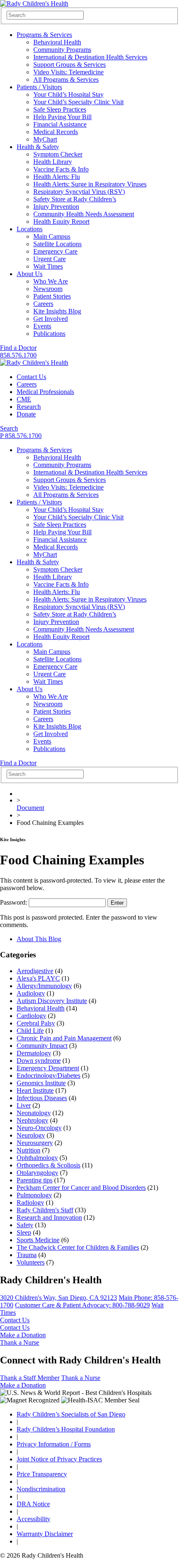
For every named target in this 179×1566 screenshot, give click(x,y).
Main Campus (51, 236)
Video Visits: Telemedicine (68, 72)
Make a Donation (23, 1334)
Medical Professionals (45, 391)
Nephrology (32, 1120)
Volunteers (31, 1262)
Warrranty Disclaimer (45, 1533)
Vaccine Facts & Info (61, 169)
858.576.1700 (18, 355)
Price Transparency (42, 1474)
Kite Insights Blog (57, 311)
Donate (26, 414)
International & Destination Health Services (90, 57)
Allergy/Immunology (44, 985)
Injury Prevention (56, 206)
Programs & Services (44, 34)
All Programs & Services (66, 79)
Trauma (27, 1254)
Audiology (31, 993)
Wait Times (48, 266)
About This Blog (39, 938)
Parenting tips (34, 1180)
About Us (29, 273)
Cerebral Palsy (36, 1023)
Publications (49, 333)
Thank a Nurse (19, 1342)
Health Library (52, 161)
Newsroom (47, 288)
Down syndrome (39, 1060)
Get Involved (50, 318)
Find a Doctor (18, 347)
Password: (14, 902)
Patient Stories (52, 296)
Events (42, 326)
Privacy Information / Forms (54, 1444)
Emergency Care (55, 251)
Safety (25, 1224)
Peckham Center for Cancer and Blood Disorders (81, 1187)
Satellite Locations (57, 243)
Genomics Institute (41, 1082)
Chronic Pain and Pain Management (64, 1038)
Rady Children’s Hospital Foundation (66, 1429)
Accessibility (33, 1518)
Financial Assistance (60, 124)
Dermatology (34, 1053)
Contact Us (31, 376)
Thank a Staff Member (30, 1377)
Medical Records (55, 131)
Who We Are (50, 281)
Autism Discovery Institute (52, 1000)
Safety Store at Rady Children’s (74, 199)
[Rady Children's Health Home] (34, 3)
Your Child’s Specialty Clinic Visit (78, 101)
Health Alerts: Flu (56, 176)
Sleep (24, 1232)
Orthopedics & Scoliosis (48, 1165)
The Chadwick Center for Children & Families (78, 1247)
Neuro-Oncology (39, 1127)
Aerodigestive (35, 970)
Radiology (30, 1202)
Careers (43, 303)
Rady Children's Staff (45, 1210)
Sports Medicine (38, 1239)
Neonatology (34, 1112)
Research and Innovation (49, 1217)
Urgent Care (49, 258)
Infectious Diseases (42, 1097)
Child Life (30, 1030)
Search (9, 428)
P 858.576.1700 (21, 435)
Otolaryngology (37, 1172)
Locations (29, 228)
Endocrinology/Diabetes (48, 1075)
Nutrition (28, 1150)
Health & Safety (38, 146)
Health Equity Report (61, 221)
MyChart (45, 139)
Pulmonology (34, 1195)
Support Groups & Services (69, 64)
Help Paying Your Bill (62, 116)
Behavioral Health (57, 42)
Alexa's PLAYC (38, 978)
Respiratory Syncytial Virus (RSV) (79, 191)
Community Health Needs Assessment (83, 214)
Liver (24, 1105)
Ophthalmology (37, 1157)
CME (24, 399)
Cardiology (31, 1015)
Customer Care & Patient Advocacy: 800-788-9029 (82, 1305)
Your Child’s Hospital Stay (68, 94)
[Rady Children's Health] (34, 362)
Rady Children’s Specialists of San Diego (71, 1414)
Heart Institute (35, 1090)
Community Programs (62, 49)
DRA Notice (33, 1503)
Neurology (31, 1135)
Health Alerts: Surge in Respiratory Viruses (90, 184)
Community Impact (42, 1045)
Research (29, 406)
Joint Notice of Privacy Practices (59, 1459)
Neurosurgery (35, 1142)
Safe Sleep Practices (59, 109)
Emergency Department (48, 1068)
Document (30, 807)
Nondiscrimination (41, 1489)
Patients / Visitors (39, 87)
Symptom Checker (57, 154)
